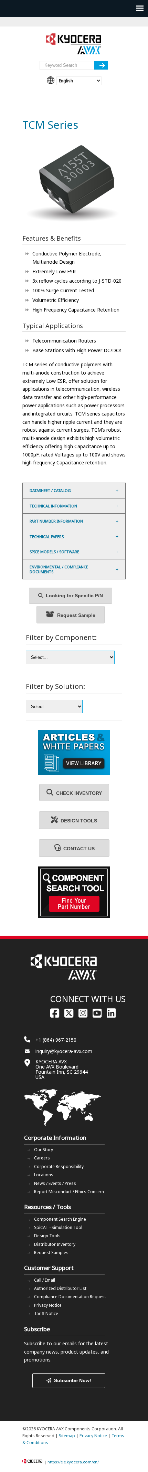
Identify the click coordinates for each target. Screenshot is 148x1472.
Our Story (43, 1150)
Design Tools (47, 1236)
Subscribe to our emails (50, 1343)
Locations (43, 1175)
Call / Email (44, 1280)
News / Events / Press (55, 1183)
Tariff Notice (46, 1313)
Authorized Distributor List (60, 1288)
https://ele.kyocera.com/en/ (73, 1461)
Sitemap (67, 1436)
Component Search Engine (60, 1219)
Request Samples (51, 1252)
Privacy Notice (48, 1305)
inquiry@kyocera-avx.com (63, 1051)
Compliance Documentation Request (70, 1297)
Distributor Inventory (54, 1244)
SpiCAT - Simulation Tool (58, 1227)
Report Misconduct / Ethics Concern (69, 1192)
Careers (42, 1158)
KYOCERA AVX (74, 44)
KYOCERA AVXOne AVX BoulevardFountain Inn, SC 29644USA (61, 1069)
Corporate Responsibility (59, 1166)
